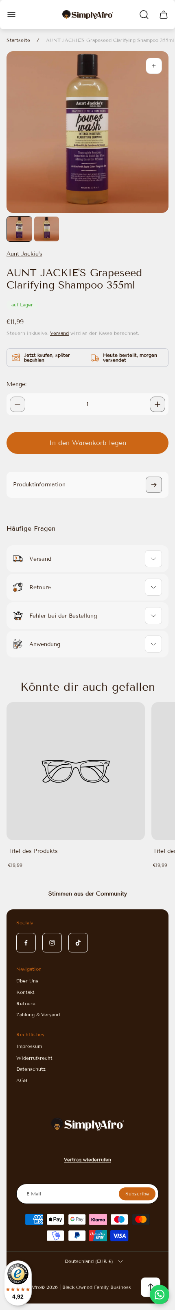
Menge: (16, 384)
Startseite (18, 40)
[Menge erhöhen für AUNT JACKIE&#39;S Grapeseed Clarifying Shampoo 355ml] (157, 404)
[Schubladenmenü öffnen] (11, 14)
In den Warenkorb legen (87, 443)
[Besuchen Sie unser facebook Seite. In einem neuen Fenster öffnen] (26, 942)
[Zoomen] (154, 66)
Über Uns (27, 981)
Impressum (29, 1046)
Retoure (25, 1003)
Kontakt (25, 992)
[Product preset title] (76, 771)
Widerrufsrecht (34, 1058)
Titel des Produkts (33, 851)
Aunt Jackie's (24, 253)
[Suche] (144, 15)
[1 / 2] (19, 229)
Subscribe (137, 1194)
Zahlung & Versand (38, 1014)
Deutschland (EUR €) (89, 1261)
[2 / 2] (46, 229)
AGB (21, 1080)
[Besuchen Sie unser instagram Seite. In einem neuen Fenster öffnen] (52, 942)
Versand (59, 333)
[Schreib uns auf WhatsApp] (159, 1294)
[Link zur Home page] (87, 1124)
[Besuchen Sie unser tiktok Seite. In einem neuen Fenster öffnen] (78, 942)
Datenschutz (31, 1069)
